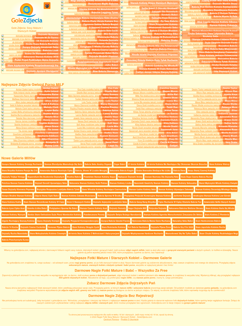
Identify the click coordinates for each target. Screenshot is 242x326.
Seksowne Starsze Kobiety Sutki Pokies (88, 183)
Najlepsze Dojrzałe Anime (130, 176)
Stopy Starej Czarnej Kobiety (201, 170)
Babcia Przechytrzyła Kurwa (15, 239)
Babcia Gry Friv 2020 (183, 227)
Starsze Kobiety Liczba (121, 183)
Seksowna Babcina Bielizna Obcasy (186, 208)
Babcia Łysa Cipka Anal (13, 208)
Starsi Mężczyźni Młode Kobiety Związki (218, 183)
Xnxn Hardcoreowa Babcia (208, 220)
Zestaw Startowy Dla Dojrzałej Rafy (161, 176)
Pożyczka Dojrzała (157, 208)
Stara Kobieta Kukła (11, 201)
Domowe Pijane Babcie (59, 227)
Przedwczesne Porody (94, 214)
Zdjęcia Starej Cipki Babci (46, 195)
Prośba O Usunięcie (130, 319)
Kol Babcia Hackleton (138, 227)
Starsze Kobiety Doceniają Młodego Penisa (216, 189)
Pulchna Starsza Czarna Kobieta (17, 183)
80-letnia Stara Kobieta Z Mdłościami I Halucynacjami (93, 233)
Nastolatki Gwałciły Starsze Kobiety (151, 183)
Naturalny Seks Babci (183, 220)
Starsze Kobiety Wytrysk (13, 214)
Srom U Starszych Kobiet (79, 201)
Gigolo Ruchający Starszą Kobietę (18, 220)
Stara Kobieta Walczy (219, 164)
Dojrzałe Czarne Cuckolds (33, 227)
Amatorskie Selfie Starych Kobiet (219, 201)
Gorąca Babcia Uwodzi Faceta (115, 220)
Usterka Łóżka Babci (37, 208)
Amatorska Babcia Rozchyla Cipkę (56, 170)
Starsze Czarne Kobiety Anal (93, 208)
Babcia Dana (179, 170)
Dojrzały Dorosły (118, 208)
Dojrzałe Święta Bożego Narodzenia (124, 214)
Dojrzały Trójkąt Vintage (13, 176)
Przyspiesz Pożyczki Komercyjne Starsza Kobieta (147, 195)
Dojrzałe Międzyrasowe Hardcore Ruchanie (142, 233)
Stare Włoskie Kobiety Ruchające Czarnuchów (104, 189)
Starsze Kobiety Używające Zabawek (175, 189)
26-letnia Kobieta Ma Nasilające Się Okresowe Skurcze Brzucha (177, 164)
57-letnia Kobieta (136, 164)
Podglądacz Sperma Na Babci (63, 208)
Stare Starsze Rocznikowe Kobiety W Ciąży (44, 201)
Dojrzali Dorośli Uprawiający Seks (51, 183)
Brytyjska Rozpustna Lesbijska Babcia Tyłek (58, 189)
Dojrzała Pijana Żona (161, 227)
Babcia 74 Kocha (10, 227)
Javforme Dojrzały (182, 195)
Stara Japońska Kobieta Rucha (210, 227)
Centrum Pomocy (111, 319)
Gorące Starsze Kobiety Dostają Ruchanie (22, 164)
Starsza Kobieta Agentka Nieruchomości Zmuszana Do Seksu (173, 214)
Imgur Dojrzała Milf (137, 208)
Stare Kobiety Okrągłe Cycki (85, 227)
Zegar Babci (119, 164)
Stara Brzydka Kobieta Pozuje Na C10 (19, 170)
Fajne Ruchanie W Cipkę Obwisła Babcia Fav (179, 201)
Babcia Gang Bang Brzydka (143, 201)
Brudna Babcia (74, 176)
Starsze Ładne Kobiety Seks (142, 189)
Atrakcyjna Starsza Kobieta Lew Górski (211, 195)
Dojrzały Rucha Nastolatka (14, 233)
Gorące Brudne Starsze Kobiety (17, 195)
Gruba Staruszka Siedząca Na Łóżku (153, 170)
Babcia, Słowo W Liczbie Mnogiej (91, 170)
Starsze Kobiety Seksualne (184, 183)
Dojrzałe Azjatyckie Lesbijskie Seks (110, 201)
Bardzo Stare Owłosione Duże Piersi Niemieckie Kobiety (54, 214)
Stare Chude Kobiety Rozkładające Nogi (219, 233)
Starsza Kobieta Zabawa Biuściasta (78, 195)
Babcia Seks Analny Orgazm (98, 164)
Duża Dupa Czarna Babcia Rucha (196, 176)
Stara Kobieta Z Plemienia (217, 214)
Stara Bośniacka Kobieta (113, 227)
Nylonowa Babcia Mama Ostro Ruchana (151, 220)
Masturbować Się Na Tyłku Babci (181, 233)
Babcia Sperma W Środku (110, 195)
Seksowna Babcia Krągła (122, 170)
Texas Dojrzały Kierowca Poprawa (18, 189)
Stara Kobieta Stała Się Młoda (220, 208)
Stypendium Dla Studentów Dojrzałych (45, 176)
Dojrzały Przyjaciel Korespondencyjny (80, 220)
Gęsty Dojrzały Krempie (48, 220)
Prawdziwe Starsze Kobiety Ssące (100, 176)
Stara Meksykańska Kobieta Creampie (48, 233)
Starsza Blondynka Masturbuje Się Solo (63, 164)
